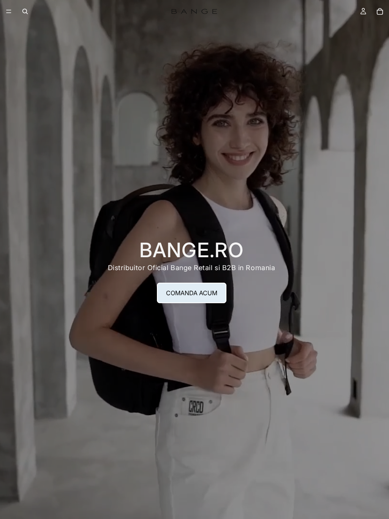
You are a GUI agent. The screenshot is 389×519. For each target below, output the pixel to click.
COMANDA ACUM (191, 293)
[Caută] (25, 11)
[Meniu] (8, 11)
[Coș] (380, 11)
